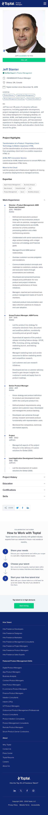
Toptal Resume (8, 757)
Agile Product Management (25, 95)
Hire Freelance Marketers (12, 637)
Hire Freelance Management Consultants (18, 642)
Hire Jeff (24, 60)
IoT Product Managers (11, 706)
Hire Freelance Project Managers (15, 646)
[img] (17, 73)
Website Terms (24, 805)
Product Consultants (33, 99)
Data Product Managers (12, 684)
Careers (6, 761)
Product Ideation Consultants (14, 718)
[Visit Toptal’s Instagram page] (33, 790)
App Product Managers (11, 672)
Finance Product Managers (13, 693)
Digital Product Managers (12, 667)
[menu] (45, 3)
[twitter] (17, 508)
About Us (6, 766)
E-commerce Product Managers (15, 689)
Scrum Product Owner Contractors (16, 731)
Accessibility (35, 805)
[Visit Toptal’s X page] (21, 790)
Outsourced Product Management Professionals (21, 710)
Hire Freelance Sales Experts (14, 654)
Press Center (8, 753)
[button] (24, 200)
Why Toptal (7, 744)
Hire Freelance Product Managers (15, 650)
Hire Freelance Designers (12, 633)
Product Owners (9, 95)
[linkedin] (27, 508)
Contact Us (7, 749)
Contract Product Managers (13, 680)
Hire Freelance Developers (13, 629)
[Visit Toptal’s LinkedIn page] (14, 790)
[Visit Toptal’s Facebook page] (27, 790)
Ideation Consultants (10, 697)
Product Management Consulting (14, 99)
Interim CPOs (8, 701)
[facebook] (22, 508)
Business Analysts (9, 676)
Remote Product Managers (13, 727)
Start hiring (24, 605)
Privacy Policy (13, 805)
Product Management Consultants (16, 723)
